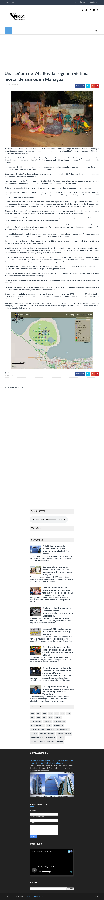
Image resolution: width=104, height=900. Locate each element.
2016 (32, 713)
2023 (32, 717)
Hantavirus (58, 725)
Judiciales (50, 729)
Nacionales (9, 375)
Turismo (59, 742)
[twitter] (82, 10)
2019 (50, 713)
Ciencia (57, 717)
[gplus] (86, 10)
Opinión (61, 737)
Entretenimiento (37, 725)
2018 (44, 713)
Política (34, 742)
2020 (56, 713)
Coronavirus (36, 721)
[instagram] (94, 10)
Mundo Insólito (37, 737)
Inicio (74, 2)
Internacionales (37, 729)
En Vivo (83, 2)
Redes (42, 742)
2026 (50, 717)
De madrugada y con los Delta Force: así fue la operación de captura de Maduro (56, 670)
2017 (38, 713)
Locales (34, 733)
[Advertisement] (24, 52)
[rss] (98, 10)
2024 (38, 717)
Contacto (93, 2)
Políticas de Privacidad (34, 896)
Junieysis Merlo (63, 729)
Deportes (47, 721)
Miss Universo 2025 (64, 733)
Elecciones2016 (59, 721)
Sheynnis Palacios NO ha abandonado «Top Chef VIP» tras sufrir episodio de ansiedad (57, 590)
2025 (44, 717)
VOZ (13, 896)
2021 (62, 713)
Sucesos (50, 742)
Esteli (49, 725)
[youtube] (90, 10)
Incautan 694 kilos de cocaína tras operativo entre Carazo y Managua (56, 631)
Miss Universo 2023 (47, 733)
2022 (68, 713)
